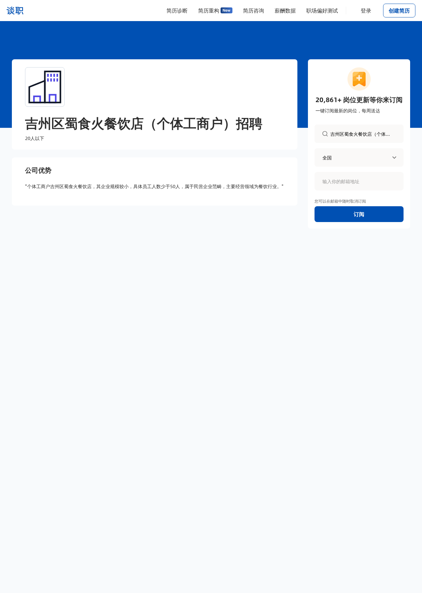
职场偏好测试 (322, 10)
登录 (366, 10)
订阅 (359, 214)
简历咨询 (253, 10)
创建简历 (399, 10)
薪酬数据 (285, 10)
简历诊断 (177, 10)
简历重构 (208, 10)
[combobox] (363, 133)
